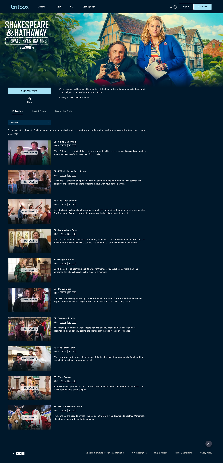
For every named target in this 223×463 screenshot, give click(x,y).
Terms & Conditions (183, 453)
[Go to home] (19, 453)
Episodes (17, 111)
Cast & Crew (39, 111)
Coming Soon (89, 7)
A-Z (71, 7)
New (59, 7)
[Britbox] (20, 7)
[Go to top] (208, 444)
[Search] (171, 6)
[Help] (175, 6)
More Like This (63, 111)
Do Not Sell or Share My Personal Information (105, 453)
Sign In (186, 7)
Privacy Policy (206, 453)
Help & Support (160, 453)
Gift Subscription (139, 453)
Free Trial (202, 7)
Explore (41, 7)
